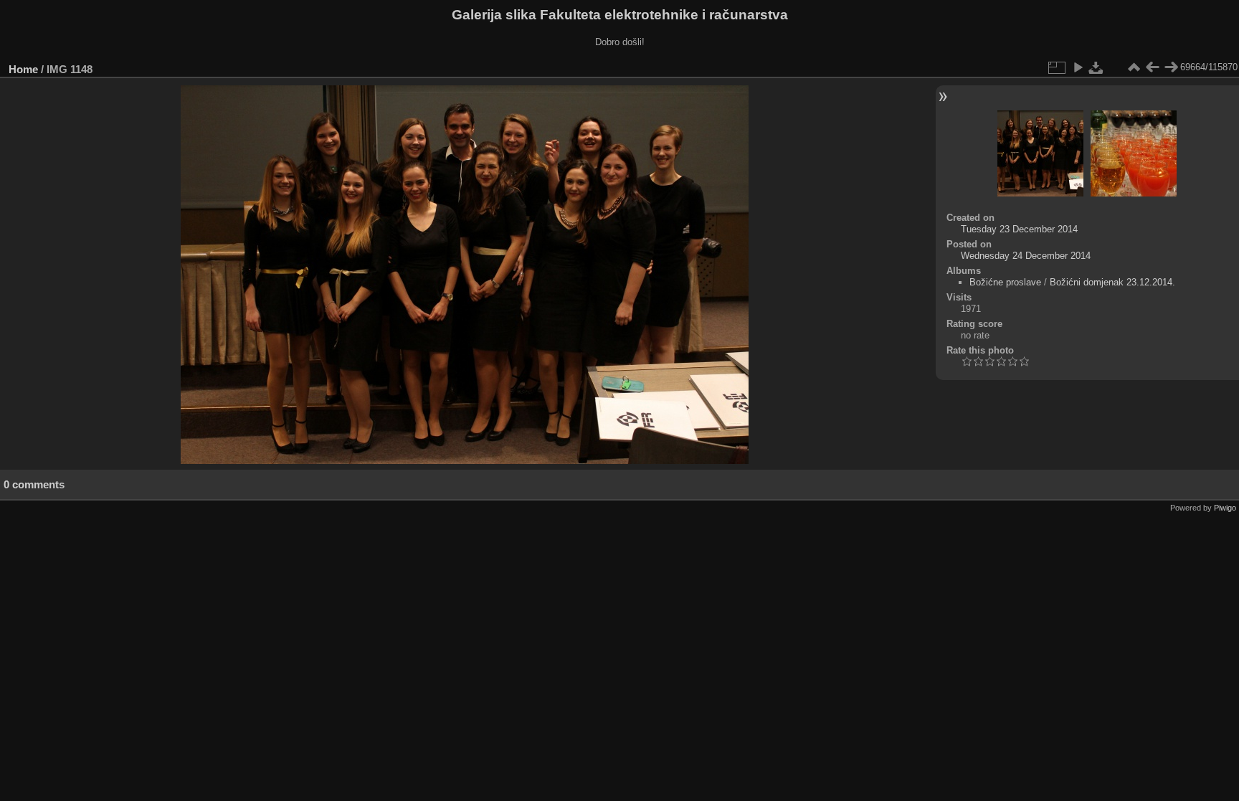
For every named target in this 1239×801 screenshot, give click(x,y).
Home (23, 69)
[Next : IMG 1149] (1171, 67)
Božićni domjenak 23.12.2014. (1112, 282)
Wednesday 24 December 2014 (1026, 255)
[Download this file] (1096, 67)
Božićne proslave (1005, 282)
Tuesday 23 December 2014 (1019, 229)
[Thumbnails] (1133, 67)
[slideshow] (1077, 67)
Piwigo (1225, 507)
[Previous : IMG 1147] (1152, 67)
